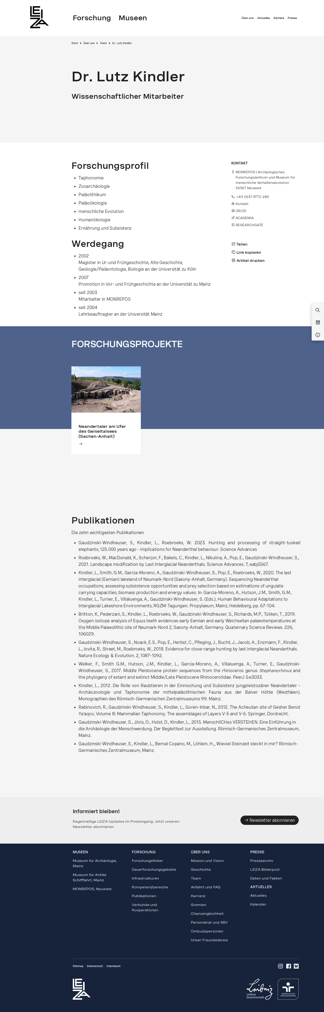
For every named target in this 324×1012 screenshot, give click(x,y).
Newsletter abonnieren (272, 820)
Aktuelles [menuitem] (263, 18)
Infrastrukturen (145, 878)
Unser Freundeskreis (209, 940)
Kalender (258, 904)
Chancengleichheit (207, 913)
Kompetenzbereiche (150, 887)
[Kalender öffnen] (317, 323)
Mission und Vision (207, 861)
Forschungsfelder (147, 861)
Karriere (198, 896)
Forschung (144, 852)
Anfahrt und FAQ (205, 887)
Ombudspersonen (207, 931)
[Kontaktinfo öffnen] (317, 335)
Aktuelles (258, 895)
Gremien (198, 905)
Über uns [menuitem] (248, 18)
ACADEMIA (244, 218)
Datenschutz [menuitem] (95, 966)
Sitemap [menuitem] (78, 966)
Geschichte (201, 869)
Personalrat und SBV (209, 922)
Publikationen (144, 896)
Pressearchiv (261, 861)
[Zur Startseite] (40, 17)
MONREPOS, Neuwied (92, 889)
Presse (257, 852)
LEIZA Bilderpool (264, 869)
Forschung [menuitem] (92, 18)
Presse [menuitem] (292, 18)
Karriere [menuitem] (279, 18)
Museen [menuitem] (133, 18)
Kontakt (242, 204)
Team (103, 43)
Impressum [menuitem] (113, 966)
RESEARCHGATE (249, 225)
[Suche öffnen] (317, 310)
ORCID (240, 211)
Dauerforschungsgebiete (154, 869)
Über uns (89, 43)
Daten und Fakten (266, 878)
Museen (80, 852)
